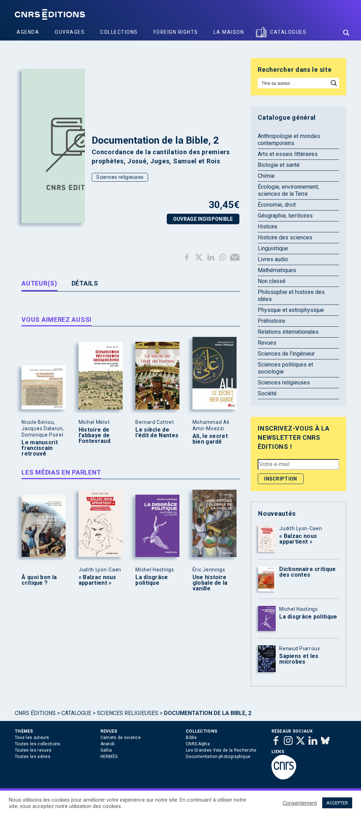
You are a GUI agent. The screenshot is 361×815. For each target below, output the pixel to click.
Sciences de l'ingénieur (286, 353)
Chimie (266, 176)
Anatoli (107, 743)
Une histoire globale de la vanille (210, 583)
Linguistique (273, 248)
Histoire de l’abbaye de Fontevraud (94, 435)
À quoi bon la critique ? (39, 580)
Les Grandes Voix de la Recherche (221, 750)
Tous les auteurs (32, 737)
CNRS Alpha (198, 743)
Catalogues (288, 32)
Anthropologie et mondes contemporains (289, 139)
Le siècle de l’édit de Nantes (156, 432)
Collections (119, 32)
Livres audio (273, 259)
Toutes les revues (33, 750)
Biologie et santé (279, 165)
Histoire (267, 226)
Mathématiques (277, 270)
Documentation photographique (218, 756)
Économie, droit (277, 204)
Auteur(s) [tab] (39, 283)
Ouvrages (70, 32)
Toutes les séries (32, 756)
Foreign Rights (175, 32)
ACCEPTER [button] (337, 802)
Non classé (272, 281)
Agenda (28, 32)
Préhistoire (271, 321)
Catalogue (76, 713)
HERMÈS (109, 756)
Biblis (191, 737)
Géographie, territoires (285, 215)
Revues (267, 342)
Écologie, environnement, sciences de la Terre (288, 190)
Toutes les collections (38, 743)
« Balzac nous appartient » (97, 580)
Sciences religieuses (119, 177)
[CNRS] (283, 778)
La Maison (229, 32)
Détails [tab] (85, 283)
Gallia (106, 750)
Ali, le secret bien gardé (210, 439)
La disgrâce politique (151, 580)
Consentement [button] (300, 803)
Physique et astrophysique (291, 310)
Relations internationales (288, 331)
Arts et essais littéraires (288, 154)
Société (267, 393)
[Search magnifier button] (346, 32)
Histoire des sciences (285, 237)
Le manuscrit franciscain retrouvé (40, 448)
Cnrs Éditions (35, 713)
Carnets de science (120, 737)
